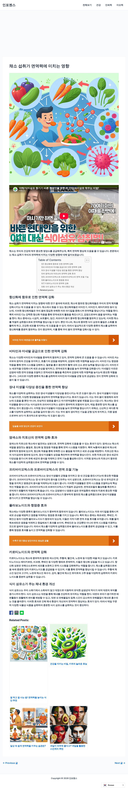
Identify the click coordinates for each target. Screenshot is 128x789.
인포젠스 (9, 5)
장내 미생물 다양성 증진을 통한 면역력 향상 (63, 270)
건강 (98, 5)
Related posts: (47, 290)
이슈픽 (119, 5)
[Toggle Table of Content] (86, 260)
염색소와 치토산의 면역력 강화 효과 (60, 273)
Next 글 (120, 763)
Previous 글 (10, 763)
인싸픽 (108, 5)
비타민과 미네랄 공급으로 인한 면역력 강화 (63, 267)
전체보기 (87, 5)
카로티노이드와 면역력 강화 (56, 283)
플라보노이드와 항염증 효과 (57, 280)
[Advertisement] (64, 29)
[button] (113, 785)
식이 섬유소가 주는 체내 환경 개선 (59, 286)
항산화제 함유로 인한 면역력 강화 (59, 264)
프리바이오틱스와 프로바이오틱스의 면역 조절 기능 (67, 277)
